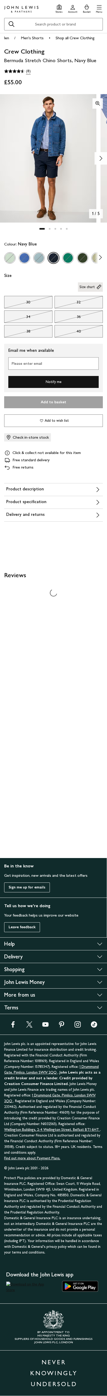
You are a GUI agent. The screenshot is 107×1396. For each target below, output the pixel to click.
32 (68, 303)
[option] (10, 258)
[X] (29, 1026)
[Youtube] (45, 1026)
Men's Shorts (32, 37)
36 (68, 318)
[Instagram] (78, 1026)
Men (5, 37)
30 (17, 303)
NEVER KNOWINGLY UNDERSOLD (53, 1373)
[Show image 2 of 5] (101, 158)
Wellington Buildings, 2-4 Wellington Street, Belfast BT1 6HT (52, 1129)
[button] (99, 8)
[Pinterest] (61, 1026)
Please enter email (26, 363)
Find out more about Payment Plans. (32, 1158)
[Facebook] (13, 1026)
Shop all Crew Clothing (75, 37)
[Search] (11, 24)
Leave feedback (22, 927)
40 (68, 332)
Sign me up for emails (27, 887)
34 (17, 318)
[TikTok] (94, 1026)
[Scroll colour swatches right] (99, 258)
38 (17, 332)
